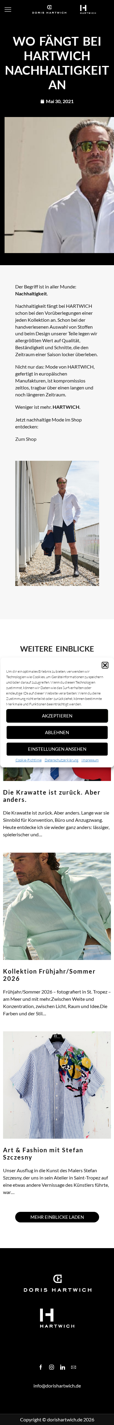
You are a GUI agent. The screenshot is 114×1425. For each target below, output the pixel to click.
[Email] (73, 1367)
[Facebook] (40, 1367)
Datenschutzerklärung (61, 760)
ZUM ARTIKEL (14, 842)
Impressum (90, 760)
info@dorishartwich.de (57, 1385)
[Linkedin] (62, 1367)
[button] (105, 665)
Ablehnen (57, 732)
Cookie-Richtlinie (29, 760)
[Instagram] (51, 1367)
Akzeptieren (57, 715)
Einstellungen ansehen (57, 749)
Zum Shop (25, 439)
